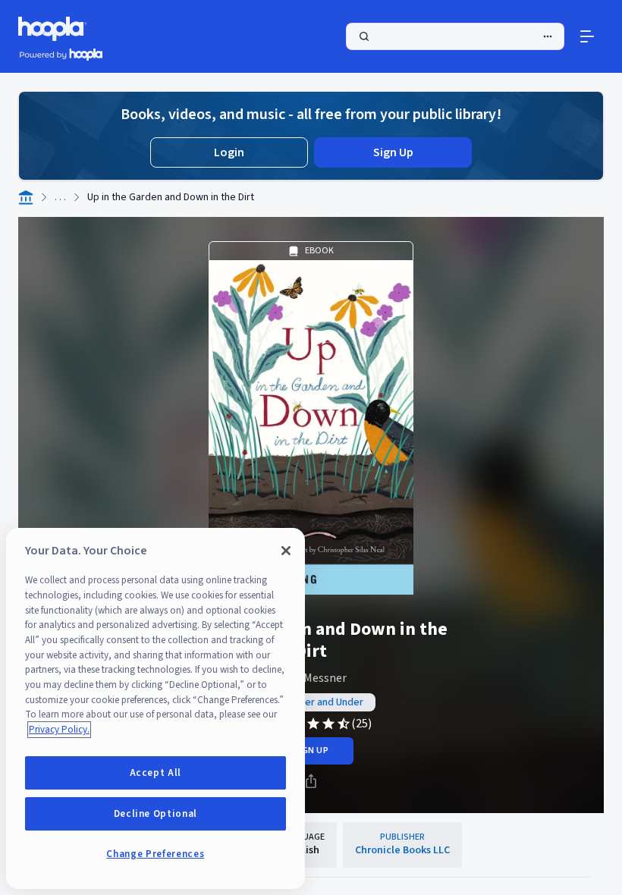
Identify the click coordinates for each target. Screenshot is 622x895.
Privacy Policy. (59, 729)
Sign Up (393, 152)
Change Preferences (155, 854)
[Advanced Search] (547, 36)
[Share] (311, 781)
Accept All (156, 773)
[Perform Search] (455, 36)
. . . (60, 197)
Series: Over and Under (311, 702)
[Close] (286, 550)
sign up (310, 750)
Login (229, 152)
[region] (155, 708)
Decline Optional (156, 814)
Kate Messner (311, 678)
